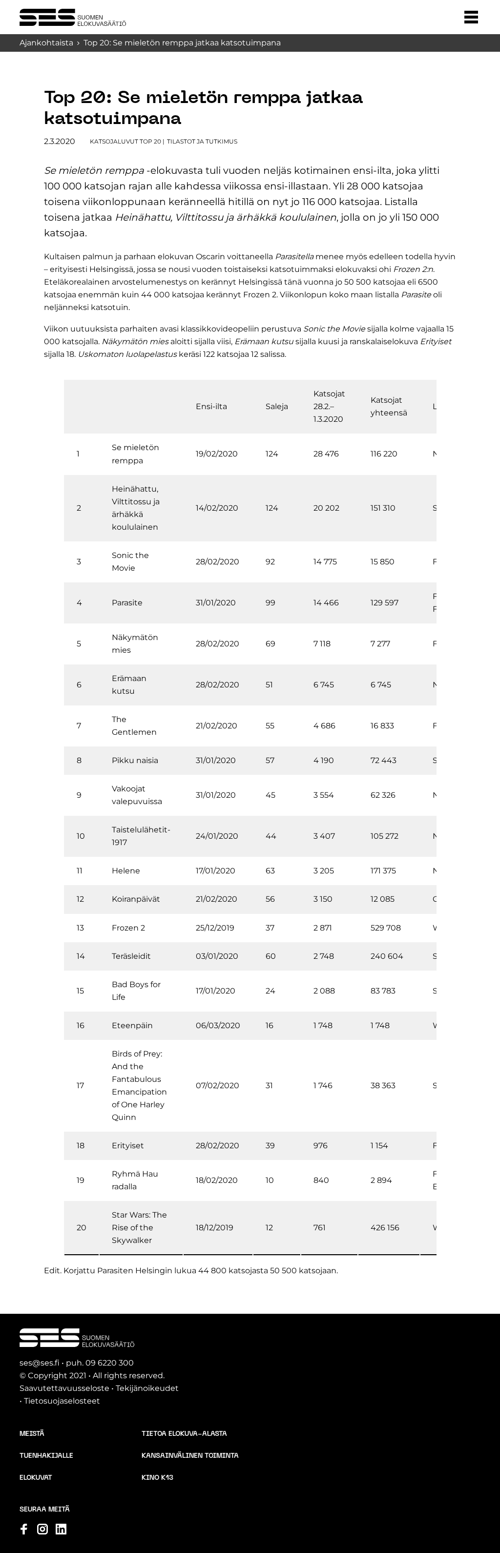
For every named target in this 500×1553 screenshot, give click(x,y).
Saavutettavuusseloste (64, 1388)
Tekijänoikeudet (147, 1388)
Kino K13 (157, 1478)
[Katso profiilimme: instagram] (42, 1529)
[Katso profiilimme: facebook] (24, 1529)
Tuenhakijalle (46, 1456)
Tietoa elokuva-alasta (184, 1434)
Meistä (32, 1434)
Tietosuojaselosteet (62, 1401)
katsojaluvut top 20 (125, 141)
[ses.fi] (73, 17)
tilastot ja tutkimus (202, 141)
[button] (471, 17)
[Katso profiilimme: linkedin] (61, 1529)
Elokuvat (36, 1478)
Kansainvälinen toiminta (190, 1456)
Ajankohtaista (46, 42)
